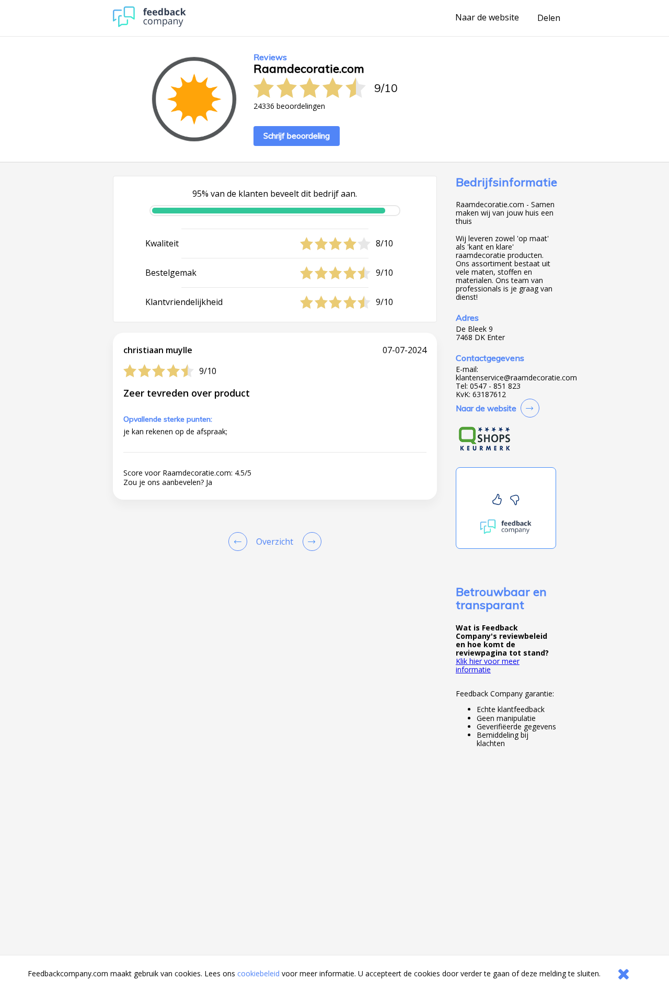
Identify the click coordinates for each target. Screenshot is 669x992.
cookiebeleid (258, 973)
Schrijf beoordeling (296, 136)
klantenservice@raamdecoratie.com (516, 378)
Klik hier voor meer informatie (488, 665)
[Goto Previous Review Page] (239, 541)
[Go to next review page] (309, 541)
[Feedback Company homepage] (149, 24)
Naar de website (487, 18)
